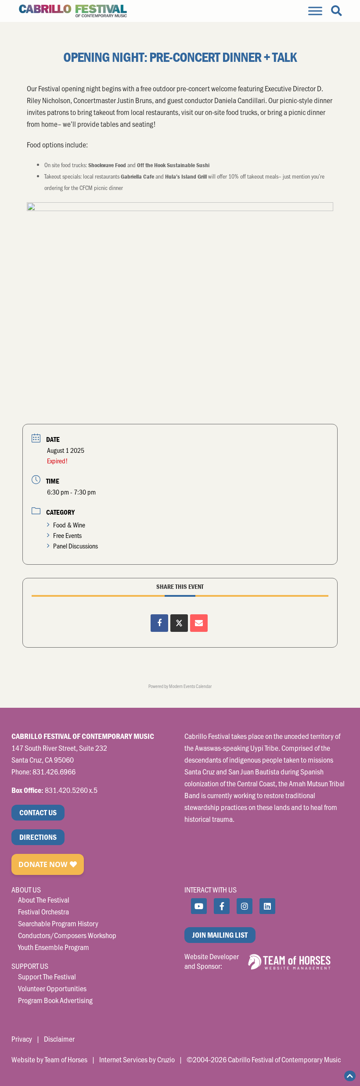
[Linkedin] (267, 906)
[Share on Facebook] (159, 623)
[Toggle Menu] (315, 11)
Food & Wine (69, 524)
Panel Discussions (75, 545)
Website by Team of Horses (49, 1059)
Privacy (21, 1038)
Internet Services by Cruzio (137, 1059)
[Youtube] (199, 906)
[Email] (199, 623)
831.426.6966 (54, 771)
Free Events (67, 535)
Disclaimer (59, 1038)
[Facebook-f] (222, 906)
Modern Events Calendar (190, 686)
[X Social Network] (179, 623)
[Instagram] (244, 906)
